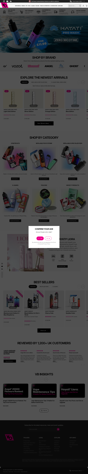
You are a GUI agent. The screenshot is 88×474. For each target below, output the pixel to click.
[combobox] (77, 1)
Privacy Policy (46, 244)
